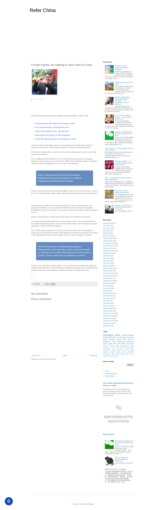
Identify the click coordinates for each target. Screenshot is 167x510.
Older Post (93, 355)
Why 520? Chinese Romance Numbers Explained (121, 67)
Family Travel (107, 344)
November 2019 (108, 316)
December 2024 (108, 273)
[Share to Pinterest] (54, 284)
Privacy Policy (109, 376)
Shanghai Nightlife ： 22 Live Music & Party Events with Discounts (123, 163)
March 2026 (107, 236)
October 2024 (107, 278)
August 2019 (107, 323)
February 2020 (108, 308)
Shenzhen (123, 337)
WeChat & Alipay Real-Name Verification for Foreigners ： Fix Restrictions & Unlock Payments (122, 100)
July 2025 (106, 256)
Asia (113, 354)
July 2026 (106, 226)
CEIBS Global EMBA (122, 354)
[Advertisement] (83, 38)
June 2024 (106, 288)
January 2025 (107, 271)
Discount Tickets (108, 346)
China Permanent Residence (123, 341)
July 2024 (106, 286)
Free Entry (117, 344)
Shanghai (108, 335)
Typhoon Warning (109, 352)
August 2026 (107, 223)
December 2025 (108, 243)
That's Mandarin (117, 350)
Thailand (112, 339)
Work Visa (126, 339)
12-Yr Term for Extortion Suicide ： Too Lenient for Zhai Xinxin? (123, 117)
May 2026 (106, 231)
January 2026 (107, 241)
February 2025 (108, 268)
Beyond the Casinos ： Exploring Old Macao (122, 191)
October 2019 (107, 318)
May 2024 (106, 291)
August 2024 (107, 283)
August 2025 (107, 253)
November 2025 (108, 246)
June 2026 (106, 228)
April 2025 (106, 263)
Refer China (43, 10)
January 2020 (107, 311)
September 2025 (108, 251)
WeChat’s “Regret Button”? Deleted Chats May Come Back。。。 (124, 133)
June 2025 (106, 258)
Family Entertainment (121, 346)
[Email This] (45, 284)
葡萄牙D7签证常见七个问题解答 (115, 469)
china (117, 335)
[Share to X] (50, 284)
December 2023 (108, 293)
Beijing (105, 337)
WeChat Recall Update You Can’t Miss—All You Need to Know (124, 442)
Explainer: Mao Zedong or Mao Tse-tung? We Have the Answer (123, 207)
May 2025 (106, 261)
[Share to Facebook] (52, 284)
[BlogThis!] (47, 284)
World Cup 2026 (128, 344)
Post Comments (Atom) (48, 359)
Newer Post (35, 355)
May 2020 (106, 301)
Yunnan (118, 339)
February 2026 (108, 238)
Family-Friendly (128, 335)
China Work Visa (113, 337)
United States (121, 352)
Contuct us (76, 504)
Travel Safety (129, 350)
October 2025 (107, 248)
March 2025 (107, 266)
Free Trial (115, 347)
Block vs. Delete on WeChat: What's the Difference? (121, 459)
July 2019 (106, 326)
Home (65, 355)
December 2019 (108, 313)
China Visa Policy (112, 356)
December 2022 (108, 298)
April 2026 (106, 233)
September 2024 (108, 281)
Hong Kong (123, 347)
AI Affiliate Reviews (111, 373)
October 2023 (107, 296)
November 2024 (108, 276)
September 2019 (108, 321)
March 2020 (107, 306)
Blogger (91, 504)
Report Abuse (108, 434)
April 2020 (106, 303)
